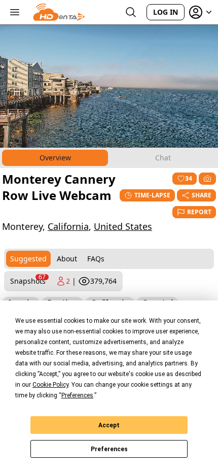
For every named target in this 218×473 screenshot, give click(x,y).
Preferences (109, 449)
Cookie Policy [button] (50, 384)
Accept (109, 425)
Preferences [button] (77, 395)
